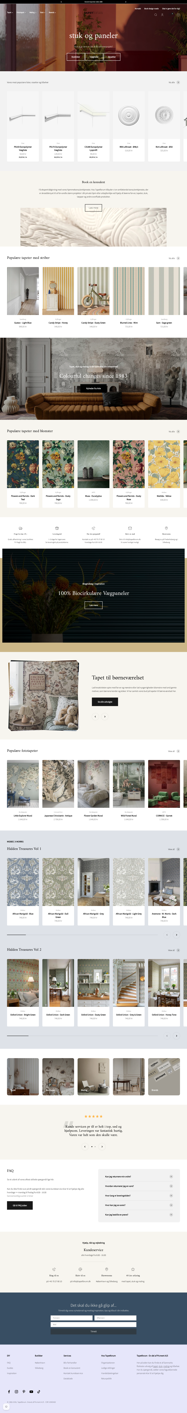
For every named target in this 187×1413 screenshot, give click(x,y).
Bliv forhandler (70, 1362)
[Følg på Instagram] (16, 1392)
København (40, 1362)
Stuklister (75, 56)
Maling (32, 12)
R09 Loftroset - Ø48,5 (129, 146)
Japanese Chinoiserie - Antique (58, 815)
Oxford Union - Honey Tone (164, 1014)
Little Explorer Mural (23, 815)
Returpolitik (106, 1378)
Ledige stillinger (108, 1368)
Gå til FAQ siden (20, 1205)
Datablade (68, 1378)
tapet (155, 1366)
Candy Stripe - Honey (58, 322)
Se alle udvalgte (105, 701)
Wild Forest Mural (129, 815)
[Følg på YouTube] (31, 1392)
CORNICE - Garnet (164, 815)
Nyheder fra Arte (93, 388)
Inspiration (12, 1373)
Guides (10, 1368)
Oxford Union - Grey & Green (128, 1014)
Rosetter (112, 56)
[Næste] (125, 1)
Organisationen (108, 1362)
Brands (51, 12)
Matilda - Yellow (164, 496)
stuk (80, 46)
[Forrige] (61, 1)
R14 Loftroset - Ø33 (164, 146)
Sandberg (23, 319)
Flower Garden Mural (93, 815)
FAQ (9, 1362)
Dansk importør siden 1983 (93, 2)
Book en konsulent (72, 1368)
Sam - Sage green (164, 322)
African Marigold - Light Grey (129, 913)
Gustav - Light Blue (22, 322)
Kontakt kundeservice (73, 1373)
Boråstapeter (23, 812)
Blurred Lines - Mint (129, 322)
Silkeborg (39, 1368)
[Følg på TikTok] (39, 1392)
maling (166, 1366)
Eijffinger (58, 319)
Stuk (42, 12)
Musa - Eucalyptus (93, 496)
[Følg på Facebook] (9, 1392)
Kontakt (138, 8)
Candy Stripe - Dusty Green (93, 322)
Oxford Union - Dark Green (58, 1014)
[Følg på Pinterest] (24, 1392)
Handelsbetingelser (109, 1373)
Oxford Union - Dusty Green (93, 1014)
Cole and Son (58, 812)
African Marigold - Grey (93, 913)
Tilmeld (94, 1331)
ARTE (93, 492)
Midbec (164, 492)
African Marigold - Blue (23, 913)
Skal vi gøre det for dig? (171, 8)
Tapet (9, 12)
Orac (22, 143)
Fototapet (20, 12)
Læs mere (93, 207)
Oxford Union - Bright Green (23, 1014)
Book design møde (151, 8)
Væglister (94, 56)
